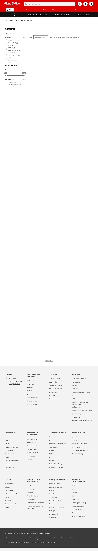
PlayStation (75, 486)
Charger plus (49, 360)
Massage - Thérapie (55, 500)
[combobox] (49, 4)
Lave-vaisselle (31, 499)
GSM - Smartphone (32, 439)
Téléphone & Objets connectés (53, 10)
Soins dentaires (54, 494)
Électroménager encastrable (35, 503)
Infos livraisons (53, 382)
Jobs (73, 395)
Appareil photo (76, 437)
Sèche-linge (30, 489)
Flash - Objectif (76, 440)
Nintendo (74, 493)
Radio (51, 454)
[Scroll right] (90, 9)
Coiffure (51, 490)
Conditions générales (10, 533)
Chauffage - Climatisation (57, 507)
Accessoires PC (9, 450)
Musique (74, 513)
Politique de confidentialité (22, 533)
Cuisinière (30, 493)
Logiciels (7, 464)
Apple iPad (30, 391)
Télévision (19, 10)
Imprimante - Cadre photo (79, 444)
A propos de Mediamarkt (79, 378)
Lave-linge (30, 486)
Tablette (7, 440)
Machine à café (9, 484)
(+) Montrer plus (11, 65)
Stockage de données (11, 447)
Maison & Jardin (53, 514)
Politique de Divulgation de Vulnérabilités (40, 533)
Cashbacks (75, 389)
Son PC (7, 457)
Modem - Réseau (10, 454)
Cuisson (7, 487)
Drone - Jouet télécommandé (80, 450)
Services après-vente (55, 385)
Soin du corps (53, 497)
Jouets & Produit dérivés (79, 516)
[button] (9, 9)
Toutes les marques (55, 399)
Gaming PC (75, 496)
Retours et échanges (55, 389)
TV (50, 437)
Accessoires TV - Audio (56, 467)
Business (74, 385)
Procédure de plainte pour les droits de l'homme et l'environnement (80, 404)
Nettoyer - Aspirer (54, 484)
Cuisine (69, 10)
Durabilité (52, 395)
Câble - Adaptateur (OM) (12, 460)
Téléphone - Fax (32, 442)
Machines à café (32, 398)
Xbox (73, 489)
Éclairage (52, 510)
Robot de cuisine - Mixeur (12, 494)
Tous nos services (54, 378)
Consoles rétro (76, 499)
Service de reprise (77, 417)
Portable (51, 450)
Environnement (53, 392)
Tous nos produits (81, 10)
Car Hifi (51, 460)
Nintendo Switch (32, 404)
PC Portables (31, 381)
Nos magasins (76, 382)
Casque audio (53, 447)
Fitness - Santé (53, 504)
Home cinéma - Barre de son (57, 444)
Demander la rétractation (69, 538)
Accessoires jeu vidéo (78, 506)
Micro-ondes (8, 500)
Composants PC (9, 467)
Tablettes (30, 387)
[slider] (6, 75)
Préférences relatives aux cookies (82, 410)
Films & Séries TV (77, 509)
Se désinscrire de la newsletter (48, 538)
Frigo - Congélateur (32, 496)
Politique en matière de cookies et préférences (20, 538)
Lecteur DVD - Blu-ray (55, 464)
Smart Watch (31, 384)
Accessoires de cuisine (33, 401)
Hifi (50, 440)
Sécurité (29, 459)
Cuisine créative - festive (12, 504)
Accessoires (52, 517)
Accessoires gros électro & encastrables (35, 507)
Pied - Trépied (76, 447)
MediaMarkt (16, 542)
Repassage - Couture (55, 487)
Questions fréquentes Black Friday (82, 420)
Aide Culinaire (9, 490)
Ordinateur (37, 10)
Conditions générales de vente (81, 392)
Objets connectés (32, 446)
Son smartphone (32, 449)
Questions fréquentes (78, 414)
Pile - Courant (31, 456)
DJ (50, 457)
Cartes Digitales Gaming (79, 503)
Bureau (7, 444)
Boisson (7, 497)
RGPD (73, 399)
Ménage (28, 10)
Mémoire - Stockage (33, 452)
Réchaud (7, 507)
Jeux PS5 (29, 394)
